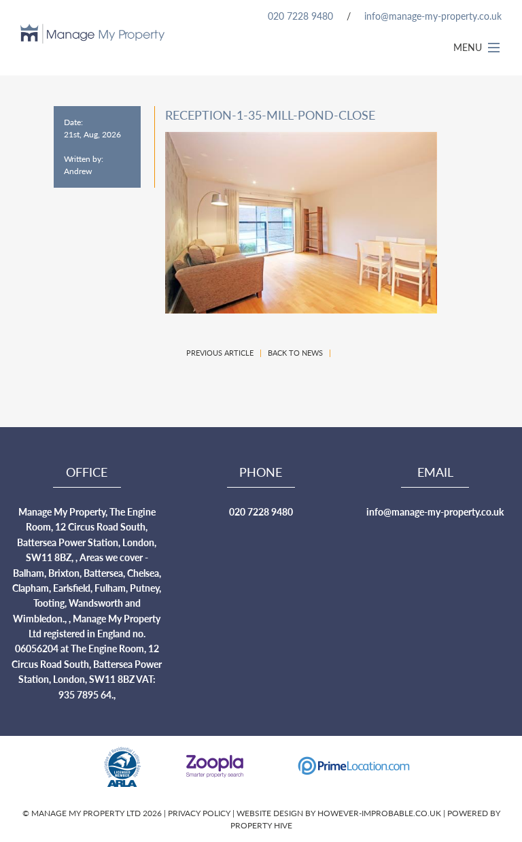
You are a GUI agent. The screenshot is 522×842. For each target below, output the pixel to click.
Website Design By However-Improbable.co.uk (339, 813)
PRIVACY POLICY (200, 813)
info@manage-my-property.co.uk (433, 15)
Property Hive (261, 825)
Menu (469, 47)
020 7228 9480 (300, 15)
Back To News (295, 353)
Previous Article (220, 353)
